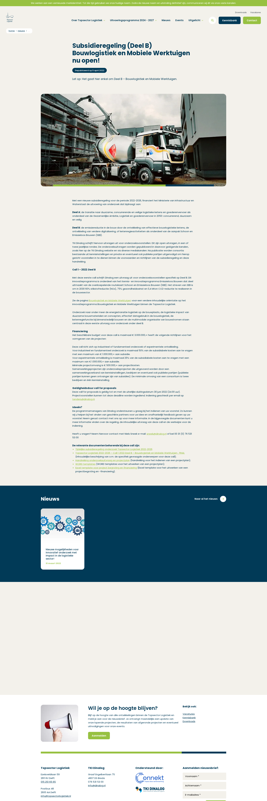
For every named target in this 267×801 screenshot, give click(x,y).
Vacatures (255, 12)
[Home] (9, 17)
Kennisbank (189, 717)
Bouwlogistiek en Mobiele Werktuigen (110, 300)
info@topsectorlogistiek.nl (56, 796)
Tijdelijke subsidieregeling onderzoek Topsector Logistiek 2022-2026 (113, 449)
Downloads (241, 12)
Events (179, 20)
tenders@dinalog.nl (83, 399)
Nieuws (166, 20)
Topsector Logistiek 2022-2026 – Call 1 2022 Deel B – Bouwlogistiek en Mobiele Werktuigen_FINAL (130, 452)
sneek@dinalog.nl (157, 433)
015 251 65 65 (48, 781)
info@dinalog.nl (97, 785)
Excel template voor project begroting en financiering (106, 467)
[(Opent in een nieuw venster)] (149, 778)
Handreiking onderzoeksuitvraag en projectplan (102, 460)
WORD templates (85, 464)
